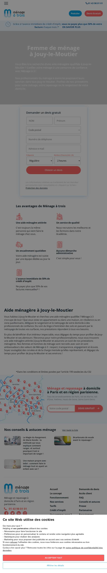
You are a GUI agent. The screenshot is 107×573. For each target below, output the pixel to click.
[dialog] (53, 286)
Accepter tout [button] (53, 558)
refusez (13, 542)
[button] (53, 566)
